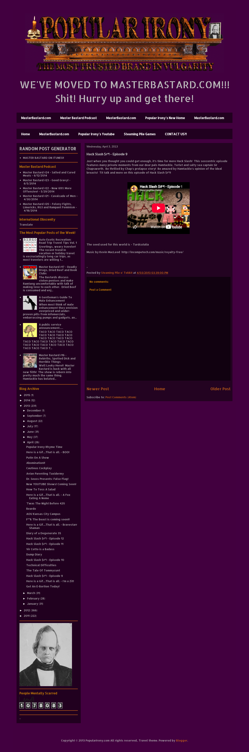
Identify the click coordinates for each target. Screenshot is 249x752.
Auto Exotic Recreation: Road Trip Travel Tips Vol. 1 (58, 241)
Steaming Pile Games (140, 134)
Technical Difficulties (41, 565)
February (33, 598)
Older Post (220, 388)
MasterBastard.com (36, 118)
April (30, 442)
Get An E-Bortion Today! (43, 586)
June (31, 431)
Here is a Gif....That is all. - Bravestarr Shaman (51, 526)
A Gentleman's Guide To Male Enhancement (55, 299)
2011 (27, 615)
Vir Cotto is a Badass (40, 549)
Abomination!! (35, 462)
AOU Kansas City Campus (43, 513)
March (31, 593)
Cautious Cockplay (39, 468)
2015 (27, 395)
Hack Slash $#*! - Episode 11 (44, 543)
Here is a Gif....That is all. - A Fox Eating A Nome (48, 496)
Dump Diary (34, 554)
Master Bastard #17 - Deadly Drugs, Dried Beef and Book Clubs (58, 270)
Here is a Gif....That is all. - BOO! (47, 452)
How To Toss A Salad (40, 489)
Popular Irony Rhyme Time (44, 446)
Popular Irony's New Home (165, 118)
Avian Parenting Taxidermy (45, 473)
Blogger (181, 740)
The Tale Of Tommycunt (43, 570)
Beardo (31, 508)
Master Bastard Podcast (78, 118)
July (30, 426)
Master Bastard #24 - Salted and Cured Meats (49, 174)
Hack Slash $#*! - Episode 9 (44, 575)
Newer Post (98, 388)
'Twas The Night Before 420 (45, 503)
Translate (26, 224)
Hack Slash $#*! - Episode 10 (45, 559)
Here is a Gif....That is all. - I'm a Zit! (50, 581)
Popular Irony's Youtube (96, 134)
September (35, 415)
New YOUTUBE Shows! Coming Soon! (51, 484)
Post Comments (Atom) (120, 397)
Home (25, 134)
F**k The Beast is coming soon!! (48, 519)
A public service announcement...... (51, 326)
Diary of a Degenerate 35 (43, 533)
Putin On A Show (37, 457)
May (30, 437)
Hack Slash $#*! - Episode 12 (45, 538)
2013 (27, 405)
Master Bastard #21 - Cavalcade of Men (49, 196)
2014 (27, 400)
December (34, 410)
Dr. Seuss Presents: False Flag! (47, 478)
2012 (27, 610)
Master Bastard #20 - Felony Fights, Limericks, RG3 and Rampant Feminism (49, 205)
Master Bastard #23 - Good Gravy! (45, 180)
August (32, 421)
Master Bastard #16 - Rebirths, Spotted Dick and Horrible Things (57, 358)
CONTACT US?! (176, 134)
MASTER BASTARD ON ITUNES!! (43, 157)
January (33, 603)
